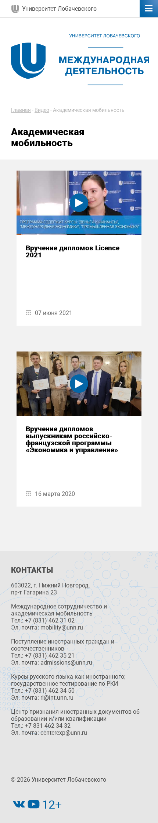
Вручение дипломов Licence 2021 (72, 251)
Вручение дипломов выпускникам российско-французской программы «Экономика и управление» (72, 439)
